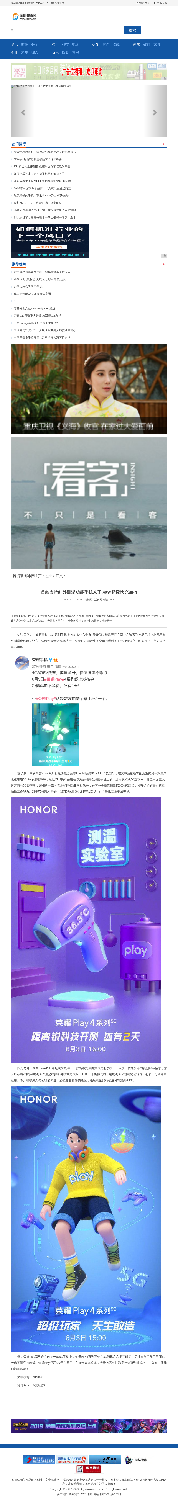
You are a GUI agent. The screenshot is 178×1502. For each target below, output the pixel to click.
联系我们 (74, 1494)
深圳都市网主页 (29, 576)
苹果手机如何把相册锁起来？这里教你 (36, 159)
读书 (75, 52)
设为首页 (144, 2)
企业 (48, 576)
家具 (156, 44)
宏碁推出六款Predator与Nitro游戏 (33, 308)
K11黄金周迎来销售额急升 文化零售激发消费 (40, 166)
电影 (75, 44)
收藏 (116, 44)
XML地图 (86, 1494)
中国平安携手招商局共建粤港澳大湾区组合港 (40, 337)
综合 (34, 52)
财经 (24, 44)
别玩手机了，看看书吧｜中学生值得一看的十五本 (43, 217)
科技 (65, 44)
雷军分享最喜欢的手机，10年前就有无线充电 (41, 272)
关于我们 (62, 1494)
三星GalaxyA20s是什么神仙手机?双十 (36, 323)
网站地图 (99, 1494)
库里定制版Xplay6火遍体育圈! (31, 293)
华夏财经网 (39, 1385)
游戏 (24, 52)
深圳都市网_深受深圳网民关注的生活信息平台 (37, 2)
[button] (22, 111)
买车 (34, 44)
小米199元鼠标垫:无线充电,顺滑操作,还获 (38, 279)
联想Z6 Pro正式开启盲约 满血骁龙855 (36, 203)
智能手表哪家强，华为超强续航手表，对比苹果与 (43, 152)
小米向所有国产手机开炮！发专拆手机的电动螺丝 (43, 210)
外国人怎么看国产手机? (27, 286)
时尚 (105, 44)
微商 (65, 52)
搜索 (132, 30)
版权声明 (115, 1494)
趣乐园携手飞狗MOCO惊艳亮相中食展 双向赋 (41, 181)
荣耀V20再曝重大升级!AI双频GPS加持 (36, 315)
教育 (146, 44)
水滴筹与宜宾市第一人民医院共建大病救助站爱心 (43, 330)
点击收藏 (161, 2)
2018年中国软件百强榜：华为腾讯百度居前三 (41, 188)
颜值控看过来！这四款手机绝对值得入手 (38, 173)
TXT (106, 1494)
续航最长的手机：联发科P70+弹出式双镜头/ (40, 195)
